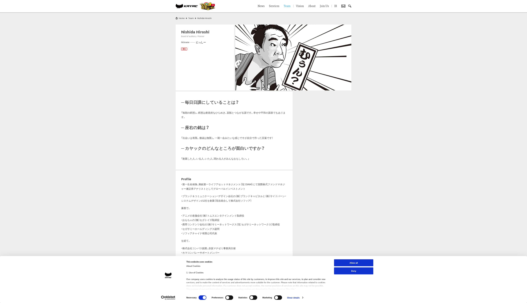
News (261, 6)
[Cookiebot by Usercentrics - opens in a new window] (168, 298)
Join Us (324, 6)
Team (191, 18)
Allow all (354, 263)
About (312, 6)
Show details (293, 297)
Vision (300, 6)
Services (274, 6)
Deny (353, 271)
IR (335, 6)
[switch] (229, 297)
